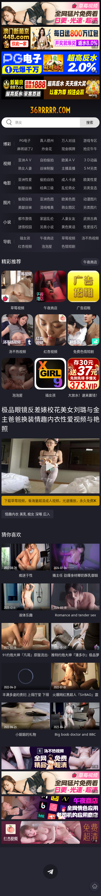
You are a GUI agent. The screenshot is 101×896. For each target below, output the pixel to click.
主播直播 (68, 168)
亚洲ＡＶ (25, 160)
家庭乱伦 (47, 218)
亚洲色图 (47, 199)
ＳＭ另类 (90, 168)
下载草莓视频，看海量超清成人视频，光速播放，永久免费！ (50, 500)
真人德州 (47, 140)
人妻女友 (68, 218)
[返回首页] (95, 886)
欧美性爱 (90, 179)
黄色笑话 (68, 226)
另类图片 (90, 207)
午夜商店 (47, 238)
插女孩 (25, 238)
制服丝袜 (25, 187)
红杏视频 (25, 246)
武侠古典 (90, 218)
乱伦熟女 (68, 187)
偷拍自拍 (47, 179)
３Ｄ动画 (90, 160)
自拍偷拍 (47, 160)
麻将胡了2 (25, 148)
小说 (7, 222)
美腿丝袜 (25, 207)
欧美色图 (68, 199)
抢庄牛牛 (90, 148)
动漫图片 (90, 199)
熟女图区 (68, 207)
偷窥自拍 (25, 199)
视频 (7, 163)
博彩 (7, 144)
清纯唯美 (47, 207)
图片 (7, 202)
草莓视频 (68, 238)
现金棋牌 (68, 148)
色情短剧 (68, 246)
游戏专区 (90, 140)
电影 (7, 183)
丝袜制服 (47, 168)
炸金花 (47, 148)
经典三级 (47, 187)
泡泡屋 (47, 246)
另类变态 (90, 187)
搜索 (89, 122)
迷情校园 (25, 226)
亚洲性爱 (25, 179)
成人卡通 (68, 179)
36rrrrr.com (50, 110)
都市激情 (25, 218)
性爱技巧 (90, 226)
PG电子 (25, 140)
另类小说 (47, 226)
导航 (7, 241)
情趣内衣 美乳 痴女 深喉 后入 (27, 514)
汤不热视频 (90, 238)
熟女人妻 (25, 168)
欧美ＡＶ (68, 160)
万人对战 (68, 140)
